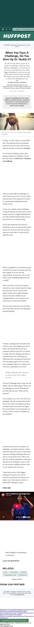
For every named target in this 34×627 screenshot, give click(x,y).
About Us (3, 613)
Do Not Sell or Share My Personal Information (14, 620)
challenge (14, 572)
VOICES (29, 610)
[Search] (10, 29)
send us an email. (19, 105)
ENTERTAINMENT (17, 610)
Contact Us (15, 613)
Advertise (9, 613)
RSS (20, 613)
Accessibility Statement (11, 616)
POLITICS (7, 610)
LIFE (25, 610)
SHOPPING (12, 611)
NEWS (2, 610)
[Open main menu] (3, 29)
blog (5, 572)
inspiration (23, 575)
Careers (27, 613)
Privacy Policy (23, 616)
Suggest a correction (17, 579)
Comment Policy (12, 614)
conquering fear (10, 575)
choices (23, 572)
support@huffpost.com (19, 594)
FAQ (30, 593)
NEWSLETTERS (21, 611)
